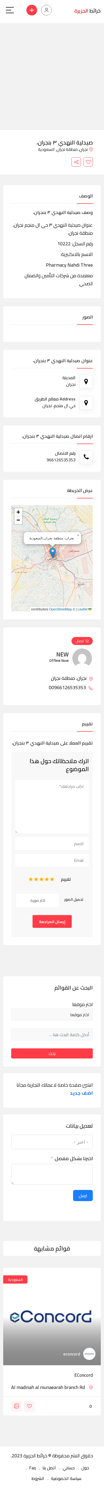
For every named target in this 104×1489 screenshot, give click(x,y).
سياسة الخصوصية (66, 1478)
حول (85, 1468)
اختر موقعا (82, 1004)
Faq (32, 1468)
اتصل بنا (49, 1468)
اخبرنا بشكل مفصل (74, 1159)
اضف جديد (81, 1093)
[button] (52, 552)
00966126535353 (68, 688)
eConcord (83, 1375)
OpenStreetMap (60, 609)
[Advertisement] (52, 75)
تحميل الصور (73, 899)
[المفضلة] (88, 162)
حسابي (69, 1468)
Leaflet (83, 609)
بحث (52, 1053)
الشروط (37, 1478)
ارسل (83, 1196)
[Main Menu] (10, 10)
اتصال (79, 641)
